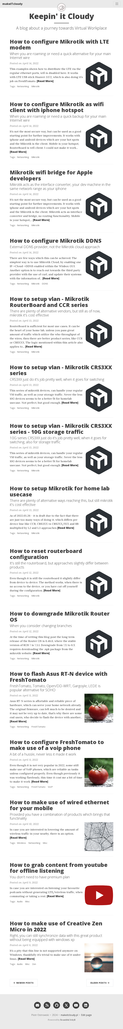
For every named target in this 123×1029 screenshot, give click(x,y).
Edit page (86, 1015)
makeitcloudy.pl (69, 1015)
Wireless (21, 842)
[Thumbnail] (98, 75)
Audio (20, 901)
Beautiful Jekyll (67, 1019)
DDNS (45, 283)
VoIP (50, 786)
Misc (45, 842)
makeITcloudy (12, 4)
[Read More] (45, 81)
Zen (34, 963)
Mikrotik (35, 86)
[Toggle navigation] (117, 3)
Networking (23, 86)
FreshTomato (38, 726)
